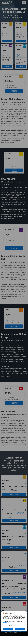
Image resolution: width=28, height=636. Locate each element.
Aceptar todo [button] (20, 628)
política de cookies (7, 622)
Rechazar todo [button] (8, 628)
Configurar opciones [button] (14, 625)
